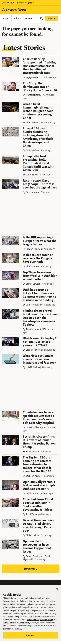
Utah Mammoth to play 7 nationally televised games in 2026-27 (40, 341)
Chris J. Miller (32, 535)
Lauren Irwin (32, 174)
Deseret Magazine (25, 2)
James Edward (33, 283)
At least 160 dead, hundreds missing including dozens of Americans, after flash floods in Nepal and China (38, 137)
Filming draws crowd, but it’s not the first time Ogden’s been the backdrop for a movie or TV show (40, 318)
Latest (6, 18)
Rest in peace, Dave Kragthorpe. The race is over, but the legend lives (40, 184)
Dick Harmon (32, 192)
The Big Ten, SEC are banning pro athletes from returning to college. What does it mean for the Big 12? (37, 464)
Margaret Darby (33, 94)
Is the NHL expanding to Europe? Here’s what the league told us (39, 240)
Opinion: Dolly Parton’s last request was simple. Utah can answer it (39, 485)
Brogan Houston (34, 249)
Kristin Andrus (32, 493)
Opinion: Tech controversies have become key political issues (37, 546)
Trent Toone (32, 514)
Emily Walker (32, 150)
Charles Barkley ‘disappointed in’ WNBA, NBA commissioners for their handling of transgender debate (39, 66)
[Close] (57, 589)
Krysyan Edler (32, 77)
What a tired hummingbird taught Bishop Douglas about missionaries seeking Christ (38, 111)
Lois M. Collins (33, 367)
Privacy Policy (46, 619)
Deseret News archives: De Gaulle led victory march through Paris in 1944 (39, 525)
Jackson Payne (33, 475)
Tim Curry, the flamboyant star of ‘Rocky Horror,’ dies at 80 (40, 86)
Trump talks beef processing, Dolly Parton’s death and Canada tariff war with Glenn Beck (38, 163)
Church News (32, 122)
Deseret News (8, 2)
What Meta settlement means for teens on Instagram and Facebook (39, 359)
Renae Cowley (33, 556)
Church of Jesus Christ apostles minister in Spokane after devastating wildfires (38, 504)
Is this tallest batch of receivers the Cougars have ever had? (38, 258)
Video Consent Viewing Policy (16, 622)
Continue (30, 635)
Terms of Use (33, 619)
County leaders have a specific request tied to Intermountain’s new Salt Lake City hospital (38, 417)
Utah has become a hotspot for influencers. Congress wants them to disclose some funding (39, 295)
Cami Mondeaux (34, 304)
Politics (17, 18)
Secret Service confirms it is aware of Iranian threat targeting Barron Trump (39, 441)
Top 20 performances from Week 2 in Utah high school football (40, 275)
